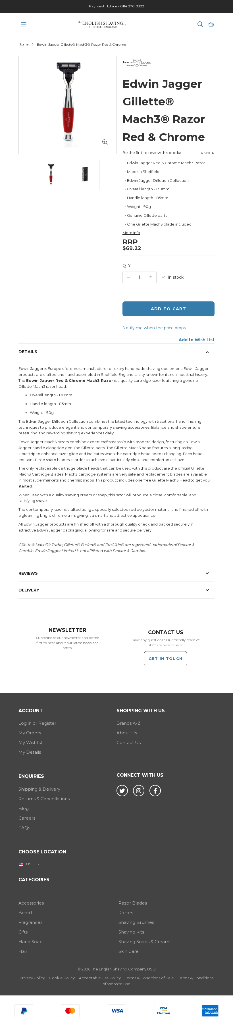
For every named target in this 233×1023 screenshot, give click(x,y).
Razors (125, 912)
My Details (29, 752)
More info (131, 232)
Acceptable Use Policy (100, 978)
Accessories (31, 903)
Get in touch (166, 658)
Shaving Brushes (136, 922)
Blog (23, 808)
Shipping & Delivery (39, 789)
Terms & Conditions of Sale (149, 978)
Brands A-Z (128, 723)
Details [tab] (27, 351)
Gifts (23, 932)
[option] (116, 6)
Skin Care (128, 951)
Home (23, 44)
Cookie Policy (62, 978)
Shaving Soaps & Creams (144, 941)
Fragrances (30, 922)
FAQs (24, 827)
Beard (25, 912)
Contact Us (128, 742)
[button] (105, 142)
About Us (126, 733)
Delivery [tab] (28, 590)
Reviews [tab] (28, 573)
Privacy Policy (32, 978)
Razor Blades (132, 903)
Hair (22, 951)
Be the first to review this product (153, 152)
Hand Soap (30, 941)
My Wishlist (30, 742)
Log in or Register (37, 723)
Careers (26, 818)
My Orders (29, 733)
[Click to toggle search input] (200, 24)
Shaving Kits (131, 932)
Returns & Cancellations (44, 798)
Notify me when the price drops (154, 327)
